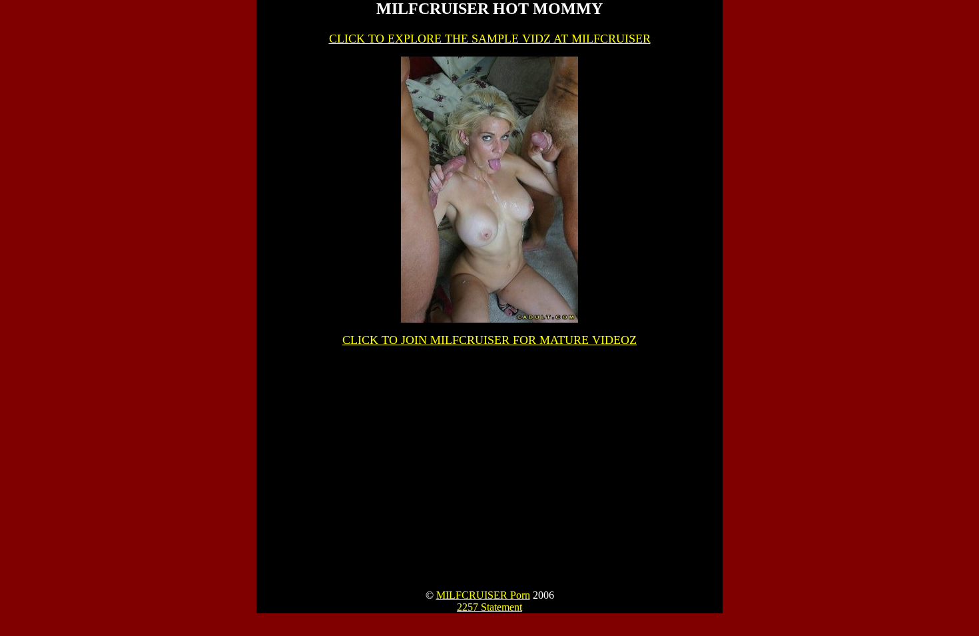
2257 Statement (489, 607)
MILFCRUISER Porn (483, 595)
